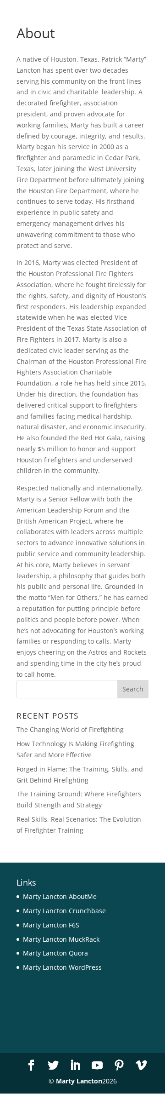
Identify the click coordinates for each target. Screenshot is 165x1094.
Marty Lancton (79, 1081)
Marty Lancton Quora (55, 953)
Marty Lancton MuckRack (61, 939)
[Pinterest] (119, 1065)
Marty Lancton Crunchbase (64, 910)
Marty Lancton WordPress (62, 967)
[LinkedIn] (75, 1065)
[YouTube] (97, 1065)
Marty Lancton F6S (51, 925)
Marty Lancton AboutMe (60, 896)
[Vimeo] (141, 1065)
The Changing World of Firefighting (70, 729)
